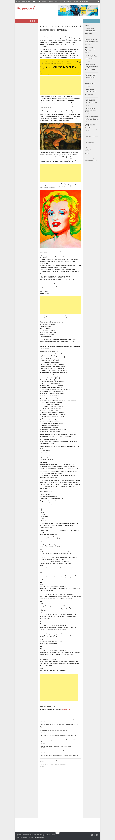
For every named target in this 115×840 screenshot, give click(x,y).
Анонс (34, 1)
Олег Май (45, 33)
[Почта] (30, 21)
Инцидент (75, 1)
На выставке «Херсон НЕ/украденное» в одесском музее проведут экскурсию (91, 118)
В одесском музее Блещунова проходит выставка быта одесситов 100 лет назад (59, 719)
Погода (86, 147)
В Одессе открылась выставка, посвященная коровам (53, 764)
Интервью (50, 1)
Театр (60, 1)
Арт (39, 1)
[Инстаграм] (35, 21)
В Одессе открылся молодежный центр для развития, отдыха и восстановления (59, 755)
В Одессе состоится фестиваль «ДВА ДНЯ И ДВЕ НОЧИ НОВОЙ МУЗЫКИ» (58, 735)
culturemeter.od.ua (39, 837)
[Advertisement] (60, 85)
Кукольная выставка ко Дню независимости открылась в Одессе (55, 746)
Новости (18, 1)
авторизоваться (66, 709)
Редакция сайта (84, 1)
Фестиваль (50, 21)
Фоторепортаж (67, 1)
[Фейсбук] (32, 21)
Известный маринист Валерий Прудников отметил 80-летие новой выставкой (59, 760)
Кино (56, 1)
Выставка (44, 1)
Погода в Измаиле (89, 158)
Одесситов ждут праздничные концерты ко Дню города (53, 730)
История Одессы (26, 1)
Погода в (89, 149)
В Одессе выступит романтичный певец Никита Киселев (53, 750)
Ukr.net (86, 136)
